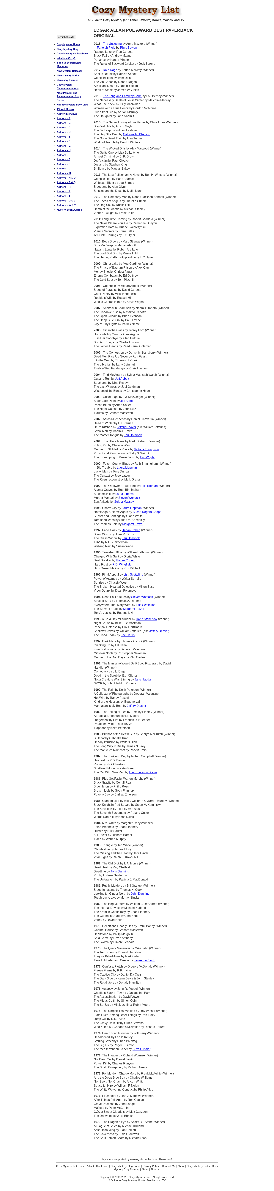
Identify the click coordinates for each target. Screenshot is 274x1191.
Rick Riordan (149, 485)
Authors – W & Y (66, 205)
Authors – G (64, 145)
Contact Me (169, 1166)
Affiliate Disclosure (97, 1166)
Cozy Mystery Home (68, 44)
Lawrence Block (144, 960)
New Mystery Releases (69, 71)
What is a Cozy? (66, 58)
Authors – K (63, 164)
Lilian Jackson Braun (143, 772)
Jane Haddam (144, 679)
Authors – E (63, 136)
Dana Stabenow (146, 619)
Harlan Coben (131, 530)
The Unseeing (112, 43)
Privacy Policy (151, 1166)
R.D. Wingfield (122, 564)
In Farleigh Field (104, 47)
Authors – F (63, 141)
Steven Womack (129, 497)
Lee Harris (128, 635)
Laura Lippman (127, 467)
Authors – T (63, 196)
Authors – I (63, 155)
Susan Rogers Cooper (147, 511)
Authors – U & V (66, 200)
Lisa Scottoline (133, 574)
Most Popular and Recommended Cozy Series (69, 97)
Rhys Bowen (128, 47)
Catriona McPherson (136, 134)
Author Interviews (67, 113)
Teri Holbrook (133, 435)
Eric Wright (147, 457)
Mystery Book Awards (69, 209)
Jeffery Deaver (126, 427)
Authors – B (63, 123)
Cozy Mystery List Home (70, 1166)
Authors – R (63, 186)
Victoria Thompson (146, 449)
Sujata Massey (124, 501)
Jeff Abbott (122, 378)
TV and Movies (65, 109)
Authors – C (63, 127)
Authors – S (63, 191)
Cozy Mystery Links (198, 1166)
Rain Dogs (110, 70)
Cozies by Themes (67, 80)
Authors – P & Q (66, 182)
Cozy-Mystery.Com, (140, 1177)
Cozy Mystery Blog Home (126, 1166)
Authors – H (63, 150)
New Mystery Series (68, 75)
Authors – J (63, 159)
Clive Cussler (141, 1049)
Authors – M (64, 173)
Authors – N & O (66, 177)
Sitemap (155, 1169)
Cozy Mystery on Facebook (72, 53)
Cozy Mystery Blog (67, 49)
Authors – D (63, 132)
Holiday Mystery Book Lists (72, 104)
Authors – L (63, 168)
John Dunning (120, 871)
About (181, 1166)
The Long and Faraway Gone (122, 96)
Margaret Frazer (132, 524)
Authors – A (63, 118)
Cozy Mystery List (137, 10)
